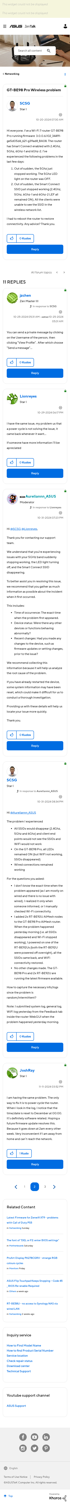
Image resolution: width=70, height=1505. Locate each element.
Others (12, 1291)
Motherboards (16, 1245)
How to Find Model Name (24, 1345)
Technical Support (19, 1371)
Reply (35, 249)
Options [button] (64, 74)
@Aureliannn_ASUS (23, 813)
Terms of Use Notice (15, 1477)
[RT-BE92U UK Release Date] (57, 272)
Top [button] (10, 1496)
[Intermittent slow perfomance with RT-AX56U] (63, 272)
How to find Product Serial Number (30, 1351)
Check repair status (19, 1361)
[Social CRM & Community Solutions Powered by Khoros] (57, 1497)
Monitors (13, 1268)
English (13, 1468)
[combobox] (35, 50)
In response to (45, 306)
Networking (12, 74)
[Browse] (6, 26)
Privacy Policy (42, 1477)
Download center (18, 1366)
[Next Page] (53, 1187)
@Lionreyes (29, 529)
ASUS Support (16, 1406)
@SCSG (15, 529)
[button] (12, 238)
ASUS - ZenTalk (23, 26)
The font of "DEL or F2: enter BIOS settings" (33, 1240)
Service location (17, 1356)
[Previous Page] (16, 1187)
